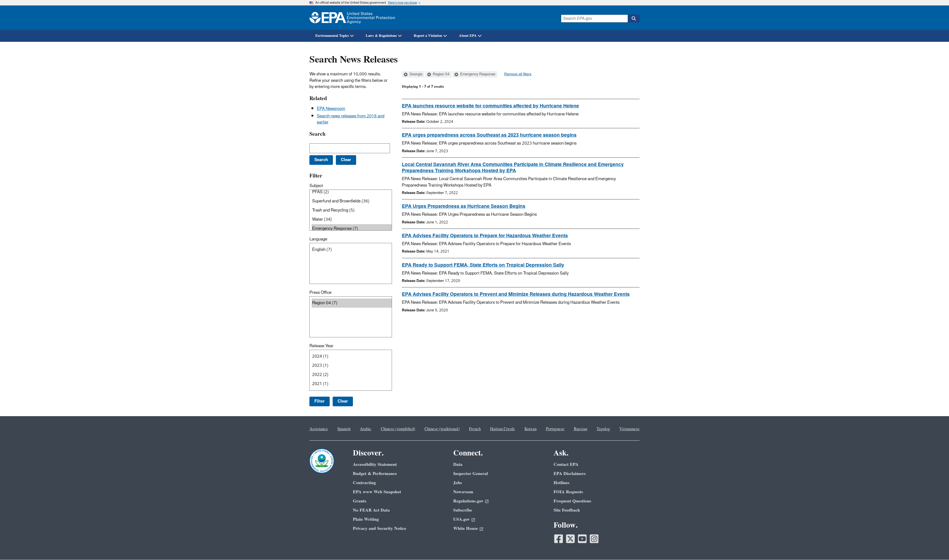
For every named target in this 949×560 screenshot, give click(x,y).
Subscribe (462, 510)
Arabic (365, 429)
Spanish (343, 429)
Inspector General (470, 473)
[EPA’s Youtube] (582, 539)
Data (457, 464)
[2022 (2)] (352, 374)
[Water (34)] (352, 219)
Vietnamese (629, 429)
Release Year (321, 346)
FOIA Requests (568, 492)
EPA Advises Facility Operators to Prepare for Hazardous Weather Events (485, 236)
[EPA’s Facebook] (558, 539)
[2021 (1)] (352, 383)
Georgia (415, 74)
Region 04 (441, 74)
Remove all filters (517, 74)
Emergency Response (477, 74)
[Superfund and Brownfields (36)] (352, 201)
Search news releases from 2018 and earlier (350, 119)
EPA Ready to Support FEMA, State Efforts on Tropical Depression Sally (483, 265)
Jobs (457, 482)
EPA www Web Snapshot (377, 492)
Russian (580, 429)
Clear (343, 401)
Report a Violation (428, 36)
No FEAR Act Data (371, 510)
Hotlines (561, 482)
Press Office (320, 292)
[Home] (352, 17)
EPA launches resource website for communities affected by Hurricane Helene (490, 106)
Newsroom (463, 492)
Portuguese (555, 429)
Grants (359, 501)
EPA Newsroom (331, 108)
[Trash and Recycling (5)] (352, 210)
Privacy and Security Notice (379, 528)
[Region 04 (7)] (352, 303)
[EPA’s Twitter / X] (570, 539)
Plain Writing (366, 519)
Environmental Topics (332, 36)
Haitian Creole (502, 429)
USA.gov (461, 519)
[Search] (634, 18)
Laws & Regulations (381, 36)
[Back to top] (935, 546)
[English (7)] (352, 249)
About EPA (468, 36)
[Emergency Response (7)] (352, 228)
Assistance (318, 429)
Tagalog (603, 429)
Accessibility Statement (375, 464)
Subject (316, 186)
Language (318, 239)
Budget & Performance (375, 473)
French (475, 429)
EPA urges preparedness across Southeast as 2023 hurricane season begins (489, 135)
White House (465, 528)
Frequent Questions (572, 501)
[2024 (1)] (352, 356)
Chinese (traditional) (442, 429)
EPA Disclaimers (570, 473)
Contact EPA (566, 464)
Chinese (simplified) (398, 429)
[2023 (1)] (352, 365)
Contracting (364, 482)
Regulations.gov (468, 501)
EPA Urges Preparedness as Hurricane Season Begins (463, 206)
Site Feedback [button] (567, 510)
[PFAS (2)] (352, 192)
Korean (530, 429)
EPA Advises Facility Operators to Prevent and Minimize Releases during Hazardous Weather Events (516, 294)
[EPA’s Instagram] (594, 539)
